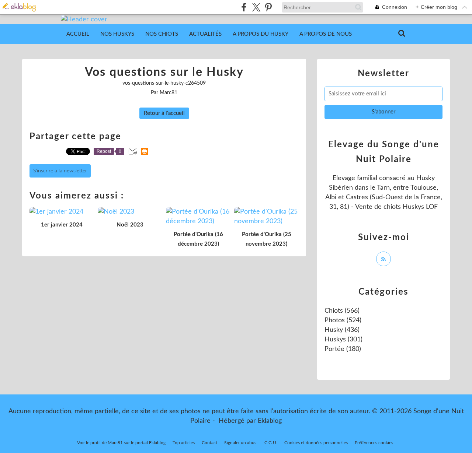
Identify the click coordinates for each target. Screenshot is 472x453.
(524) (342, 320)
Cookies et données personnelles (316, 442)
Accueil (77, 34)
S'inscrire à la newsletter (60, 170)
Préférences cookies (374, 442)
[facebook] (244, 7)
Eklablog (270, 421)
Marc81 (115, 442)
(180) (342, 349)
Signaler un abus (240, 442)
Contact (209, 442)
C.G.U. (270, 442)
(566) (342, 311)
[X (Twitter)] (256, 7)
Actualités (205, 34)
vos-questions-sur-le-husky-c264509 (164, 83)
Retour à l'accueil (164, 113)
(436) (342, 330)
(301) (343, 339)
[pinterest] (268, 7)
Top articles (184, 442)
